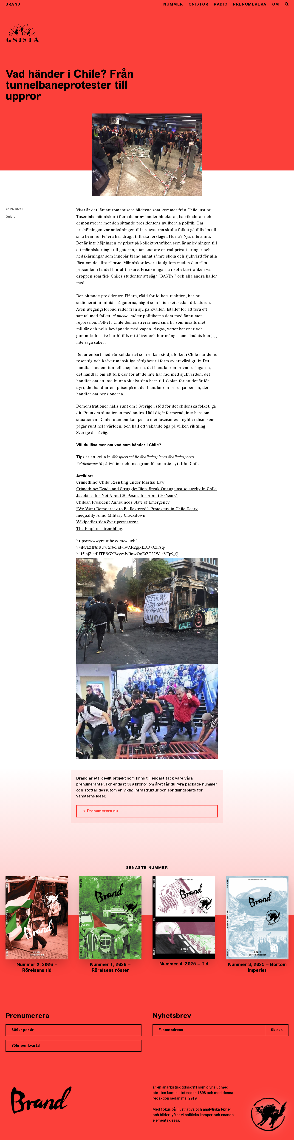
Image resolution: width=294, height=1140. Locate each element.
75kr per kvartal (25, 1046)
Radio (221, 4)
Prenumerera (250, 4)
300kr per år (22, 1030)
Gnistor (198, 4)
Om (275, 4)
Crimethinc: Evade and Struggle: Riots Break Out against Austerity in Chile (146, 489)
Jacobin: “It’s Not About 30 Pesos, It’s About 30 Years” (127, 496)
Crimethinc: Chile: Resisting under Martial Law (120, 482)
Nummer (173, 4)
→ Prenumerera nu (100, 811)
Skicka (277, 1030)
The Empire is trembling (99, 529)
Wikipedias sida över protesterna (107, 522)
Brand (13, 4)
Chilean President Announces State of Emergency (123, 502)
